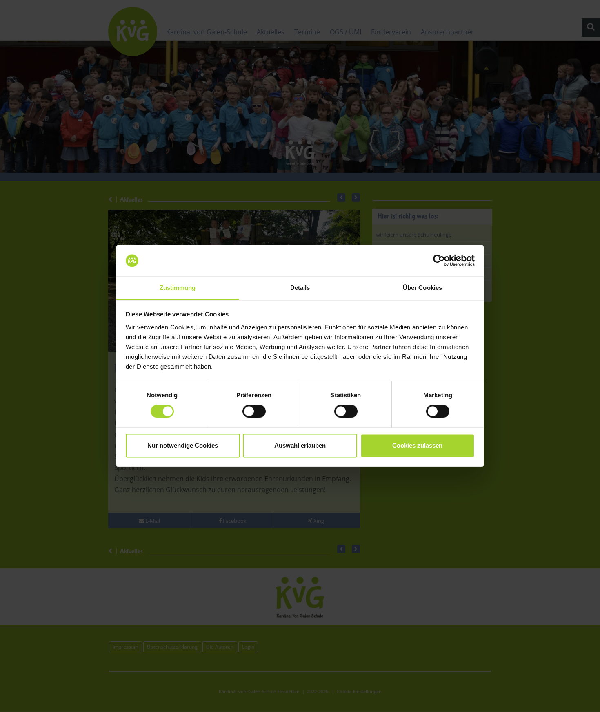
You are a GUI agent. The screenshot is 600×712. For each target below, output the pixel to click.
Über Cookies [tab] (422, 287)
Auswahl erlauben (300, 445)
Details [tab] (300, 287)
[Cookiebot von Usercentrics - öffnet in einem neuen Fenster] (439, 261)
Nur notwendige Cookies (182, 445)
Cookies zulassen (417, 445)
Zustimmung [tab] (178, 287)
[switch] (254, 411)
